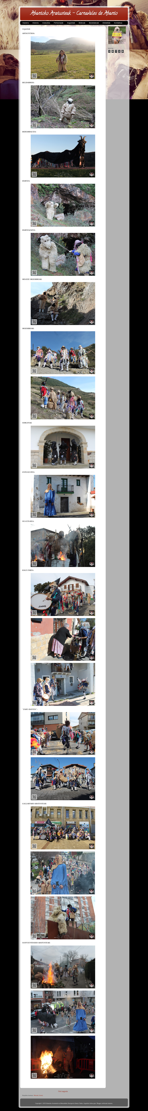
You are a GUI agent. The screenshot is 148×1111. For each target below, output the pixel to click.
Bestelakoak (94, 23)
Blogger (99, 1103)
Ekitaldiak (106, 23)
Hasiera (25, 23)
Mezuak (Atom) (38, 1095)
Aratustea (46, 23)
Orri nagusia (63, 1091)
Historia (35, 23)
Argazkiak (71, 23)
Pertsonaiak (58, 23)
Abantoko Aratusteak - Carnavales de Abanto (74, 14)
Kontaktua (118, 23)
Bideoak (82, 23)
